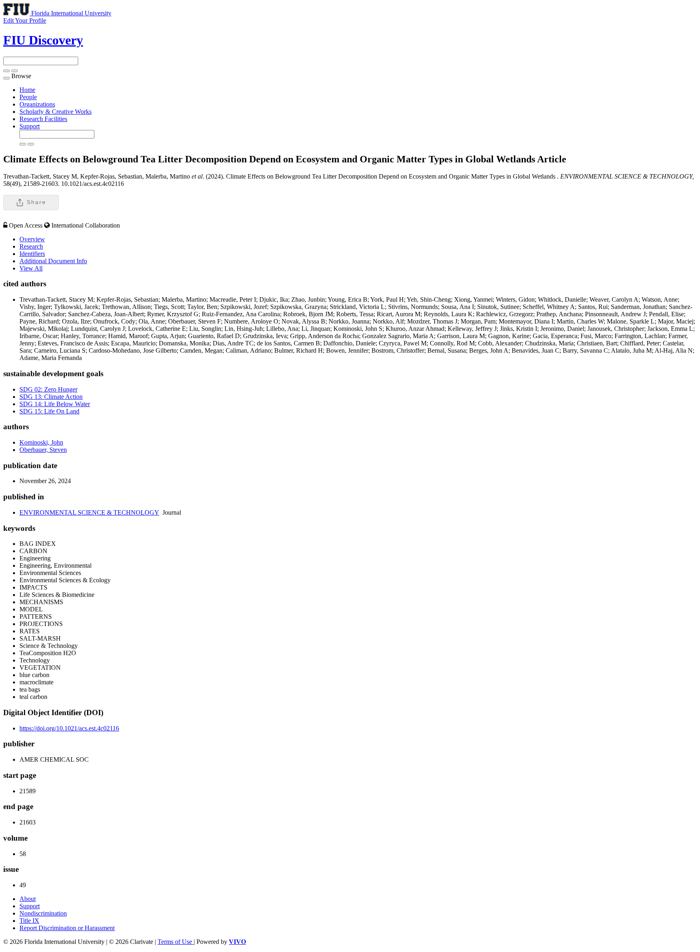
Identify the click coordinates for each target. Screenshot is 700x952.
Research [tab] (31, 246)
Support (29, 126)
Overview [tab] (32, 239)
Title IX (29, 920)
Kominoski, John (41, 442)
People (28, 97)
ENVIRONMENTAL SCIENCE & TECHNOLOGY (89, 512)
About (27, 898)
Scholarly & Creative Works (55, 111)
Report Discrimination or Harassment (67, 927)
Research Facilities (43, 118)
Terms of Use (176, 941)
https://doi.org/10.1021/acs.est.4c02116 (69, 728)
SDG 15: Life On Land (49, 411)
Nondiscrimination (43, 913)
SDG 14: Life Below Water (54, 403)
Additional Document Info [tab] (53, 261)
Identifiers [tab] (32, 253)
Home (27, 89)
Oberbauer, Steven (43, 449)
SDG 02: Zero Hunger (48, 389)
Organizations (37, 104)
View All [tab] (31, 268)
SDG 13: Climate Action (51, 396)
